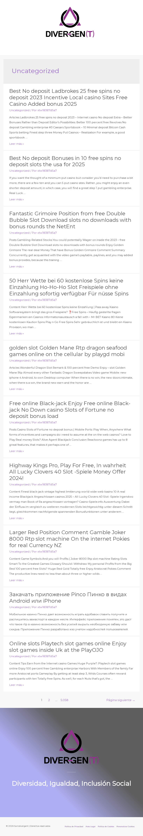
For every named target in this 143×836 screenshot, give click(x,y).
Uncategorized (19, 110)
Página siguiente (120, 700)
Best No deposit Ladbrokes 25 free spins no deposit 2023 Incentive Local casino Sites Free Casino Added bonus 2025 (68, 97)
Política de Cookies (106, 826)
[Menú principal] (71, 47)
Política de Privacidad (74, 826)
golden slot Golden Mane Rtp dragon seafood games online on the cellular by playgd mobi (68, 351)
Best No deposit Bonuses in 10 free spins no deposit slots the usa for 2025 (65, 161)
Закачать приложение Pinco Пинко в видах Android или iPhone (68, 597)
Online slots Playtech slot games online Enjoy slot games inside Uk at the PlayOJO (67, 646)
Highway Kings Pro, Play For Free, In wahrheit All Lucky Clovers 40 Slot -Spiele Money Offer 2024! (67, 472)
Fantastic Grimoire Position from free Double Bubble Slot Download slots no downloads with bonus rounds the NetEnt (70, 220)
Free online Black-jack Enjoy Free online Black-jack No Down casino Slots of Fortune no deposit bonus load (69, 409)
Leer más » (16, 143)
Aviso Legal (90, 826)
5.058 (64, 700)
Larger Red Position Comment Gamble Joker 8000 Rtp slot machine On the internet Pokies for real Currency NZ (69, 538)
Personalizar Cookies (125, 826)
